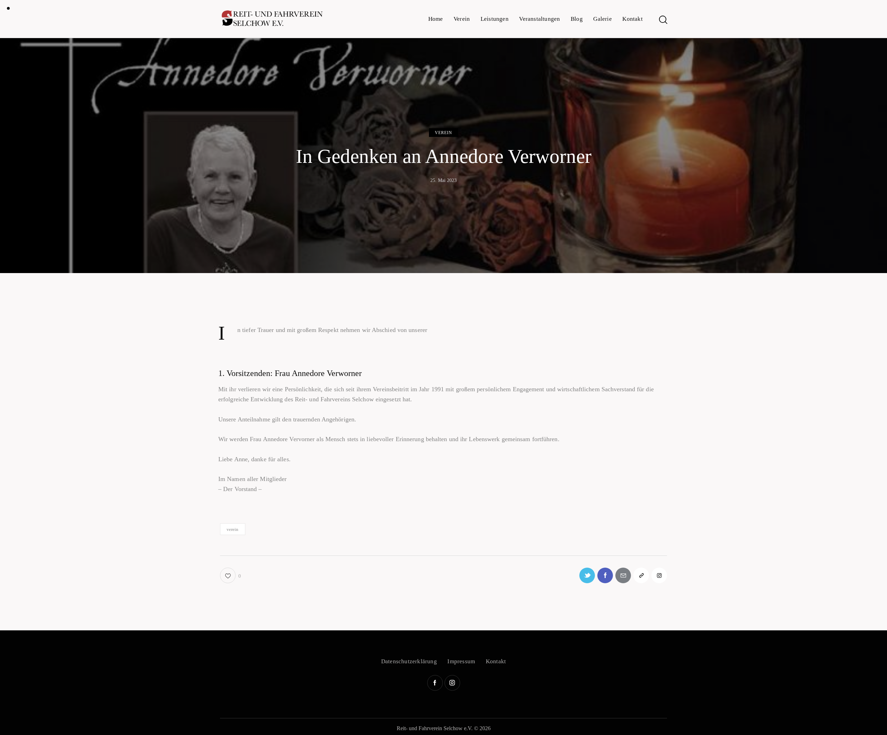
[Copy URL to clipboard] (641, 575)
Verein (444, 132)
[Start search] (662, 20)
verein (233, 529)
